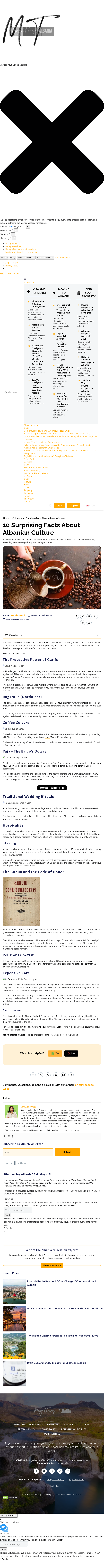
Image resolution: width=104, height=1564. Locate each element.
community (82, 837)
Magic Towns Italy (55, 1479)
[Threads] (89, 622)
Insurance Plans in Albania (36, 473)
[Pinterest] (89, 616)
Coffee (6, 734)
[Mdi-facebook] (36, 1471)
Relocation (29, 493)
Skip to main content (9, 273)
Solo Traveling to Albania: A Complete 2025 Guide (47, 431)
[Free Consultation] (52, 1263)
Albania (6, 642)
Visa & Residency (32, 470)
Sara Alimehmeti (17, 615)
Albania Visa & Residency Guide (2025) (41, 442)
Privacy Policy (11, 266)
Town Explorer (31, 459)
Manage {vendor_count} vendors (20, 249)
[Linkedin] (5, 1136)
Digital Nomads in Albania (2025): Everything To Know (48, 456)
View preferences (26, 257)
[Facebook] (76, 616)
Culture (27, 482)
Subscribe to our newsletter (52, 788)
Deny (12, 257)
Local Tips (8, 1163)
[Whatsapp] (67, 1471)
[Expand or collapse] (97, 635)
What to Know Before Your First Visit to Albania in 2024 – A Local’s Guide (57, 445)
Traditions (21, 1163)
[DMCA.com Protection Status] (10, 1497)
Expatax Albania (76, 1479)
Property (28, 490)
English (92, 505)
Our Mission (51, 1424)
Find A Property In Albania (36, 467)
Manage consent (9, 1515)
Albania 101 (29, 282)
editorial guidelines (73, 1429)
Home (6, 518)
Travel (27, 496)
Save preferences (45, 257)
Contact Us (29, 501)
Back (26, 428)
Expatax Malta (52, 1486)
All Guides (28, 476)
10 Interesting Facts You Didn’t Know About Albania (54, 1035)
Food (26, 484)
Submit (67, 1152)
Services (28, 462)
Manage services (13, 246)
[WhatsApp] (82, 622)
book (47, 737)
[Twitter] (82, 616)
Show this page (31, 425)
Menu (25, 279)
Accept (4, 257)
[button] (52, 142)
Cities (26, 487)
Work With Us (52, 1434)
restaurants (8, 680)
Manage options (12, 243)
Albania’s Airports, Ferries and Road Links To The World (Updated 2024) (57, 433)
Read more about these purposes (21, 252)
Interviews (29, 499)
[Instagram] (9, 1136)
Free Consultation (52, 1265)
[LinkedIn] (95, 616)
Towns (85, 1424)
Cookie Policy (11, 263)
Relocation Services (26, 1424)
